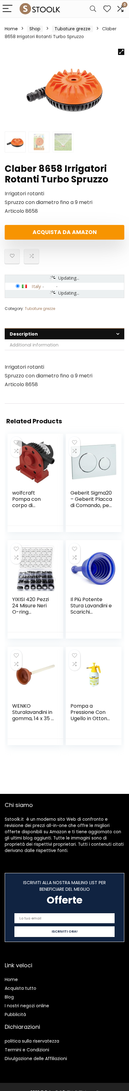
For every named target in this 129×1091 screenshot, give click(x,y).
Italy (36, 286)
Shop (34, 29)
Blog (9, 997)
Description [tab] (24, 334)
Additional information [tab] (34, 345)
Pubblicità (15, 1014)
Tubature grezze (72, 29)
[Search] (93, 9)
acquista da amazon (65, 232)
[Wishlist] (107, 9)
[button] (121, 52)
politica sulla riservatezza (32, 1041)
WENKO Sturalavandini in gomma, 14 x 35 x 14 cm (33, 715)
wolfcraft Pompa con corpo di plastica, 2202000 (26, 505)
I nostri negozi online (27, 1006)
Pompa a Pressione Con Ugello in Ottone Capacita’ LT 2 (90, 715)
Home (11, 29)
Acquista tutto (20, 988)
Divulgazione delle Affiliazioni (36, 1058)
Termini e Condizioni (27, 1050)
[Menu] (7, 9)
